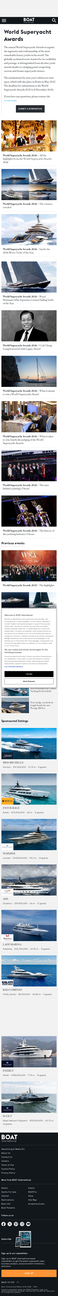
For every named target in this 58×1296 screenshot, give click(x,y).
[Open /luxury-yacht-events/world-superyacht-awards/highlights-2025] (29, 565)
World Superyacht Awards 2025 (20, 585)
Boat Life (5, 1204)
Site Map (32, 1200)
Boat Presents (8, 1208)
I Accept (29, 674)
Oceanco (7, 903)
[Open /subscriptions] (20, 1240)
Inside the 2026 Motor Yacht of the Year (26, 250)
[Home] (29, 20)
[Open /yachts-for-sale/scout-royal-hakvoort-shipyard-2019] (29, 1097)
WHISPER (9, 853)
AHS (5, 899)
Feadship (7, 949)
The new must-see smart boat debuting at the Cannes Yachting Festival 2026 (43, 688)
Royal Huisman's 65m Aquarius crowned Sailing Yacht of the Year (28, 300)
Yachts (4, 1188)
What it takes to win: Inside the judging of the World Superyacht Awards (28, 440)
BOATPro (32, 1192)
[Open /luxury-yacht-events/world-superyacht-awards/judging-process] (29, 416)
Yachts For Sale (8, 1192)
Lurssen (7, 858)
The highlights (46, 585)
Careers (5, 1161)
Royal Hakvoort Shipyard (15, 1120)
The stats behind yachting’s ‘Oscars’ (26, 486)
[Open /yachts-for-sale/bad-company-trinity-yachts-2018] (29, 971)
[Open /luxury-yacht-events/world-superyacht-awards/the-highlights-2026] (29, 136)
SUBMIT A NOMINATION (30, 109)
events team (10, 100)
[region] (28, 648)
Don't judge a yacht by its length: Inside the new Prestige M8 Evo (41, 705)
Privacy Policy (8, 1173)
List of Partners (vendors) (14, 667)
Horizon (7, 767)
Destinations (7, 1200)
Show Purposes (29, 681)
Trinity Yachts (9, 994)
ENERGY (8, 1070)
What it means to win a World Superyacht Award (29, 392)
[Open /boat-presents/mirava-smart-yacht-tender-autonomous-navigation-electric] (15, 688)
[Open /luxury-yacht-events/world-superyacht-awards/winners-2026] (29, 184)
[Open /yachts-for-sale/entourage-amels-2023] (29, 789)
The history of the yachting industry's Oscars (28, 532)
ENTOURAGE (11, 808)
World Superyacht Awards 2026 (20, 155)
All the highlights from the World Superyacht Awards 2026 (27, 159)
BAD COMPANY (12, 990)
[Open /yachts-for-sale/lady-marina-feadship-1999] (29, 925)
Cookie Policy (8, 1169)
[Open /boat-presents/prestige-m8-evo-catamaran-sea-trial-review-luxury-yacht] (15, 705)
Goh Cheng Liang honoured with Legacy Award (27, 347)
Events (31, 1188)
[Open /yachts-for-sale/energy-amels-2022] (29, 1051)
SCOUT (7, 1116)
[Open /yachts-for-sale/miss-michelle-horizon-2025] (29, 743)
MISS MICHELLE (13, 762)
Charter (5, 1196)
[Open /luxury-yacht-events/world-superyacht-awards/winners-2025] (29, 607)
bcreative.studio (36, 1204)
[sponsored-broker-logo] (7, 758)
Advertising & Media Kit (13, 1149)
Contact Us (6, 1157)
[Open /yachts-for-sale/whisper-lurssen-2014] (29, 834)
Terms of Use (7, 1165)
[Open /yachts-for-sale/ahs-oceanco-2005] (29, 880)
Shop (30, 1196)
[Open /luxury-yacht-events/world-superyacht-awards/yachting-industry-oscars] (29, 511)
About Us (5, 1153)
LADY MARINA (12, 944)
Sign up (29, 1273)
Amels (6, 812)
